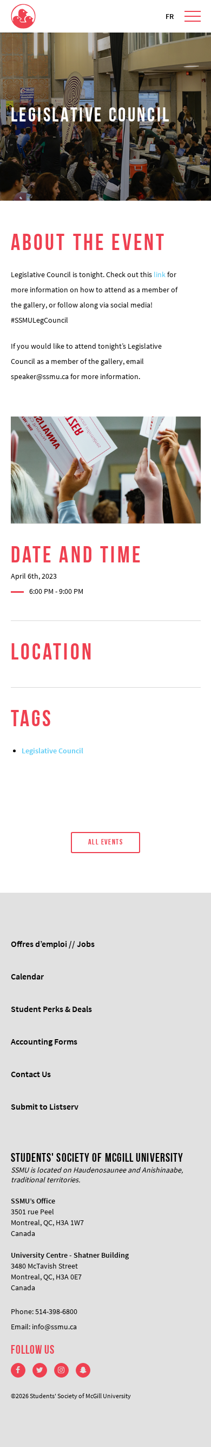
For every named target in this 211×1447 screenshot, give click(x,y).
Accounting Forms (44, 1041)
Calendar (27, 976)
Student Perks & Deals (51, 1008)
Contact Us (31, 1073)
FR (170, 16)
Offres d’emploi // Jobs (53, 943)
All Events (105, 842)
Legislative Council (52, 750)
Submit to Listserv (44, 1106)
